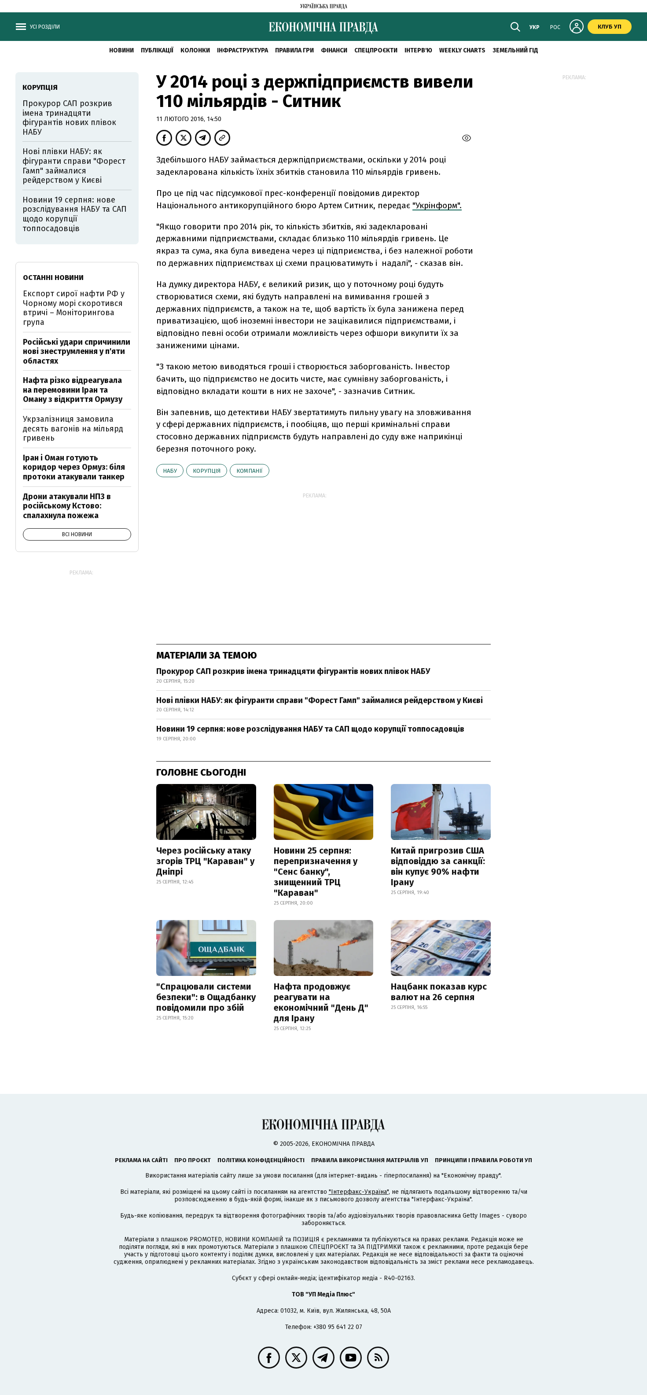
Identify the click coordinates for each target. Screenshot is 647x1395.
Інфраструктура (242, 50)
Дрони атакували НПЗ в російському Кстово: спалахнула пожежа (67, 506)
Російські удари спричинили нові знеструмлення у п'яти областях (76, 351)
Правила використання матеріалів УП (369, 1160)
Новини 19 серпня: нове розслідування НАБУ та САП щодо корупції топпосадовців (310, 729)
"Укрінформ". (437, 205)
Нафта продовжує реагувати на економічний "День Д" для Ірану (321, 1002)
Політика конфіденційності (261, 1160)
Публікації (157, 50)
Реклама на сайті (141, 1160)
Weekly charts (462, 50)
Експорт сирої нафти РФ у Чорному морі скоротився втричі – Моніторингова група (74, 308)
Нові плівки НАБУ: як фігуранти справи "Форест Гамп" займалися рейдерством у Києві (319, 700)
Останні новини (53, 277)
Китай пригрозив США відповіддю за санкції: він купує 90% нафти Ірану (438, 866)
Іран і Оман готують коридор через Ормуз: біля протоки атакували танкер (74, 467)
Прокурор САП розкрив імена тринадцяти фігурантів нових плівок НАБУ (293, 671)
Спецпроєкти (375, 50)
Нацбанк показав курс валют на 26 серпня (439, 991)
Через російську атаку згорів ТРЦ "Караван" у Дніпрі (205, 861)
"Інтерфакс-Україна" (359, 1192)
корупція (207, 470)
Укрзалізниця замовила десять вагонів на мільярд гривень (73, 428)
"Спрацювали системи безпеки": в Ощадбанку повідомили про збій (206, 997)
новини (121, 50)
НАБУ (170, 470)
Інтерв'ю (418, 50)
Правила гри (294, 50)
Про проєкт (192, 1160)
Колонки (195, 50)
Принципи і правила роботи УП (483, 1160)
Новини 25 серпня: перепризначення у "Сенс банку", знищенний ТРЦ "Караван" (315, 871)
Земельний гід (515, 50)
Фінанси (334, 50)
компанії (249, 470)
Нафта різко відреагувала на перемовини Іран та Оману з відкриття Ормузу (72, 389)
